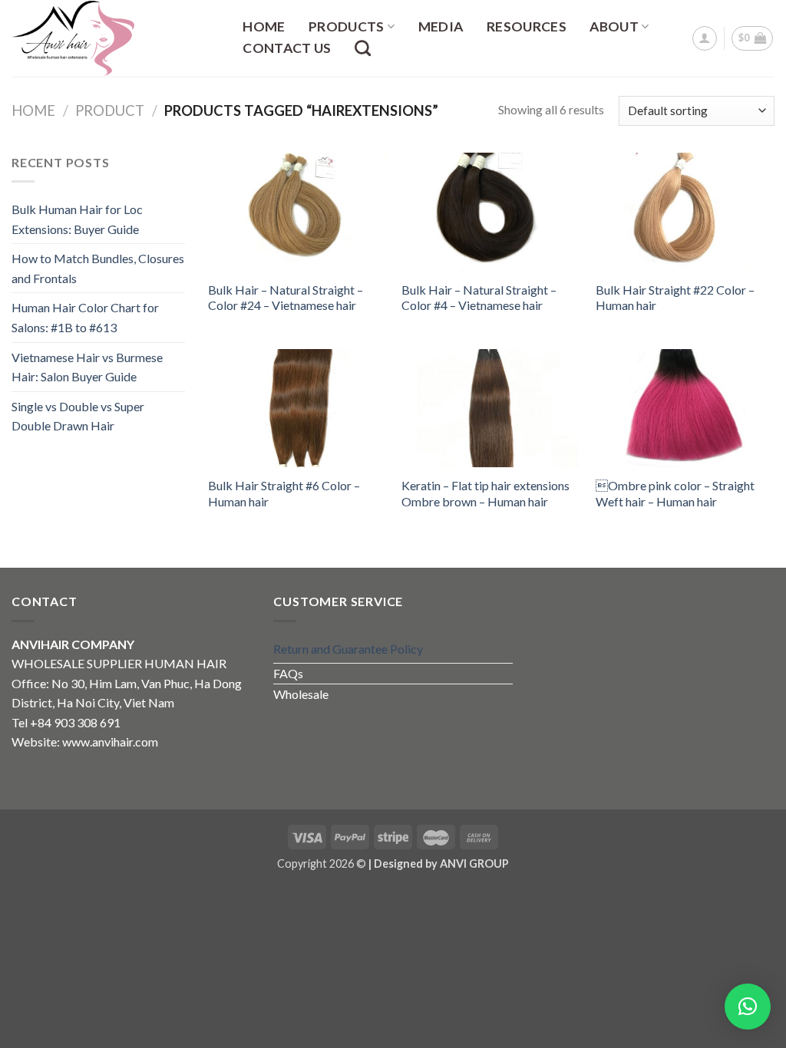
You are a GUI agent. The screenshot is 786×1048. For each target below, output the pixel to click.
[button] (748, 1007)
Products (347, 26)
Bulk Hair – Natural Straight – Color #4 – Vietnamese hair (478, 297)
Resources (526, 27)
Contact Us (287, 48)
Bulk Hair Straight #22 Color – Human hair (675, 297)
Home (264, 27)
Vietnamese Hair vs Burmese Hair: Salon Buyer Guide (87, 367)
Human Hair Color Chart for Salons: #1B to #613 (85, 317)
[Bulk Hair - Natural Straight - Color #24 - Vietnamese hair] (297, 212)
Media (441, 27)
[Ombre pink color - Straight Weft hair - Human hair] (685, 408)
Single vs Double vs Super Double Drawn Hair (78, 416)
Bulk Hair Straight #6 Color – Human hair (284, 493)
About (614, 26)
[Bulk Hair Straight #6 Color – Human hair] (297, 408)
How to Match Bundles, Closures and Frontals (98, 268)
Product (109, 110)
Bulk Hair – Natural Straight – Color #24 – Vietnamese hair (285, 297)
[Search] (363, 48)
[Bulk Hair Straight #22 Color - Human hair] (685, 212)
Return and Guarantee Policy (348, 648)
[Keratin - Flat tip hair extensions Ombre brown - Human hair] (490, 408)
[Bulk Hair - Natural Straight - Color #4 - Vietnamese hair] (490, 212)
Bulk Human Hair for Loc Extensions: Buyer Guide (77, 219)
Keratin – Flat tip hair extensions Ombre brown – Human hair (485, 493)
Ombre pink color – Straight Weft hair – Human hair (675, 493)
